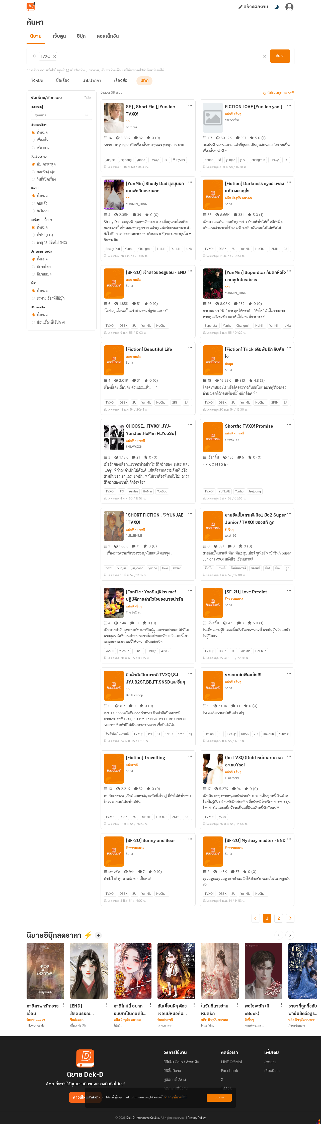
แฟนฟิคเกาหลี (135, 441)
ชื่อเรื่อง (62, 81)
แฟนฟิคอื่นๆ (233, 114)
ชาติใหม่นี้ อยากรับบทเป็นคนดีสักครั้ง (129, 1010)
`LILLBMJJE (134, 535)
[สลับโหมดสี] (276, 7)
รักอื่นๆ (229, 530)
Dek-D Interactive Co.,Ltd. (143, 1117)
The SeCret (133, 612)
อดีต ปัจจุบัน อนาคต (238, 198)
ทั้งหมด (37, 81)
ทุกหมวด (40, 115)
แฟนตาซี (132, 765)
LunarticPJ (232, 778)
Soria (228, 204)
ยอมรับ (219, 1097)
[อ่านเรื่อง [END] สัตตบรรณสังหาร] (89, 971)
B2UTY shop (134, 695)
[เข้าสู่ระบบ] (289, 7)
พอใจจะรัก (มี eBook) (257, 1010)
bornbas (131, 127)
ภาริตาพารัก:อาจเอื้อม (43, 1010)
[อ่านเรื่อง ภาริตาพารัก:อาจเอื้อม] (45, 971)
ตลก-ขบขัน (133, 280)
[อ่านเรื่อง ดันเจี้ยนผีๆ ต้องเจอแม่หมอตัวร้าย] (176, 971)
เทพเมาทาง (165, 1025)
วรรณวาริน (232, 120)
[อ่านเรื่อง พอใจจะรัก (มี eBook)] (263, 971)
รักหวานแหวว (234, 599)
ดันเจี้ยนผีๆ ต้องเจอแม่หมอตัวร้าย (172, 1010)
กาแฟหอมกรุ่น (254, 1025)
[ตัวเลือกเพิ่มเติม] (190, 106)
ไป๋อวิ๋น (118, 1025)
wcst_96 (230, 535)
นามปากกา (92, 81)
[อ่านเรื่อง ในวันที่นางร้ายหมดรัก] (220, 971)
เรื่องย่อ (120, 81)
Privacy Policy (197, 1117)
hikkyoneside (35, 1025)
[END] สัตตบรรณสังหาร (80, 1010)
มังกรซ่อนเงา (296, 1025)
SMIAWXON (134, 446)
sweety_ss (232, 439)
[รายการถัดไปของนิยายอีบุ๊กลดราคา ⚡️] (289, 935)
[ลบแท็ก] (54, 55)
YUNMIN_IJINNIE (138, 204)
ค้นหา (280, 56)
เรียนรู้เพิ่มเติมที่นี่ (176, 1097)
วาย (128, 121)
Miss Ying (207, 1025)
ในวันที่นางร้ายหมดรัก (214, 1010)
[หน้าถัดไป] (290, 918)
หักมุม (229, 364)
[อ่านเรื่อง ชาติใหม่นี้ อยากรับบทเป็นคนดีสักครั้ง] (132, 971)
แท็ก (144, 81)
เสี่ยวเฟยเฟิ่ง (78, 1025)
